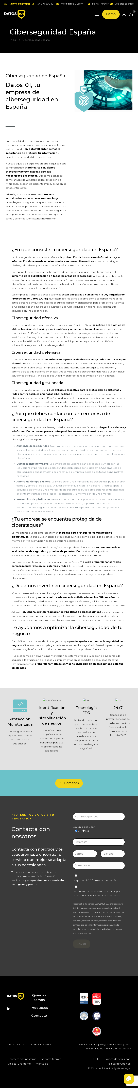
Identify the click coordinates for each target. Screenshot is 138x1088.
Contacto (39, 1016)
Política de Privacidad (82, 933)
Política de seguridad (117, 1059)
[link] (84, 998)
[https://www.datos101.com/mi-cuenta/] (124, 14)
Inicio (13, 39)
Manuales (42, 1063)
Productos (39, 1008)
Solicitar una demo (19, 1063)
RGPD (95, 1059)
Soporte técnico (51, 1059)
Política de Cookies (118, 1063)
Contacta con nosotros (22, 1059)
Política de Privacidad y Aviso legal (109, 1068)
